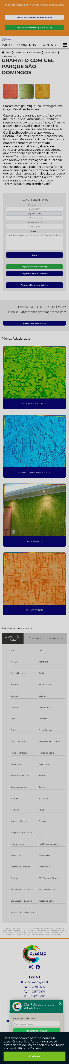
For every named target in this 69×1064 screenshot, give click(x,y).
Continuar (34, 1056)
